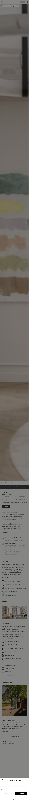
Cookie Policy (13, 799)
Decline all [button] (7, 793)
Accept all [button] (21, 793)
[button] (14, 797)
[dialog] (14, 790)
